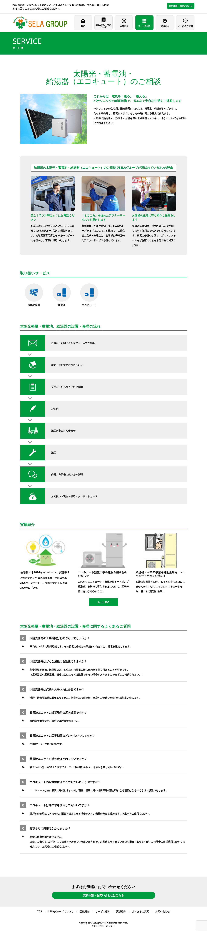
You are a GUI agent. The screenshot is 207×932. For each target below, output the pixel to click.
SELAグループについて (103, 25)
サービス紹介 (144, 26)
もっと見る (103, 602)
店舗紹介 (124, 26)
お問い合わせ (162, 911)
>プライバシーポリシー (103, 925)
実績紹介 (165, 26)
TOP (83, 26)
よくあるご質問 (185, 26)
